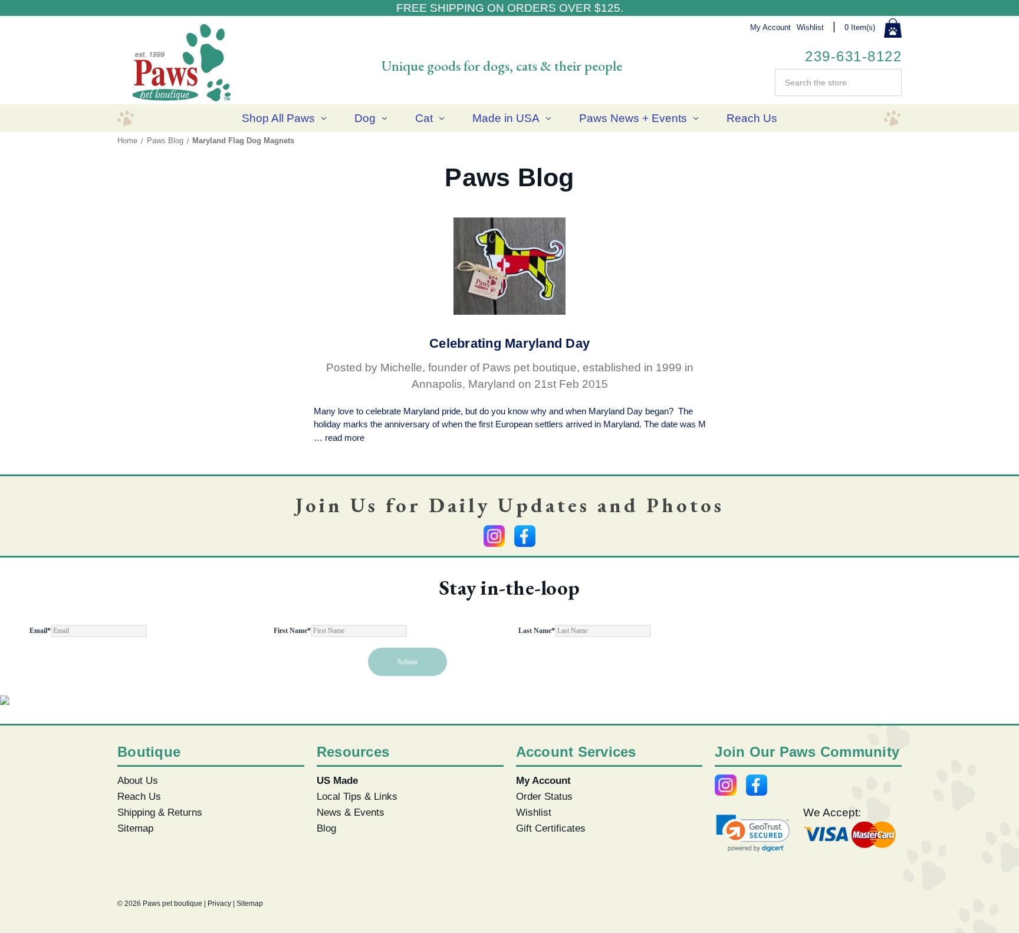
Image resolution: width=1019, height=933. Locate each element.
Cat (424, 118)
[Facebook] (524, 535)
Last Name (536, 631)
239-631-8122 (853, 56)
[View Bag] (893, 28)
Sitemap (135, 828)
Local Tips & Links (357, 796)
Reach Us (752, 118)
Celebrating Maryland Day (509, 343)
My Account (770, 27)
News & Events (350, 812)
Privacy (219, 903)
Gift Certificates (551, 828)
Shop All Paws (278, 118)
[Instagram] (494, 535)
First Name (292, 631)
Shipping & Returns (159, 812)
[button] (753, 833)
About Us (137, 780)
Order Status (544, 796)
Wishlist (810, 27)
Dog (365, 118)
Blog (326, 828)
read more (344, 438)
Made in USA (506, 118)
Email (40, 631)
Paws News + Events (633, 118)
